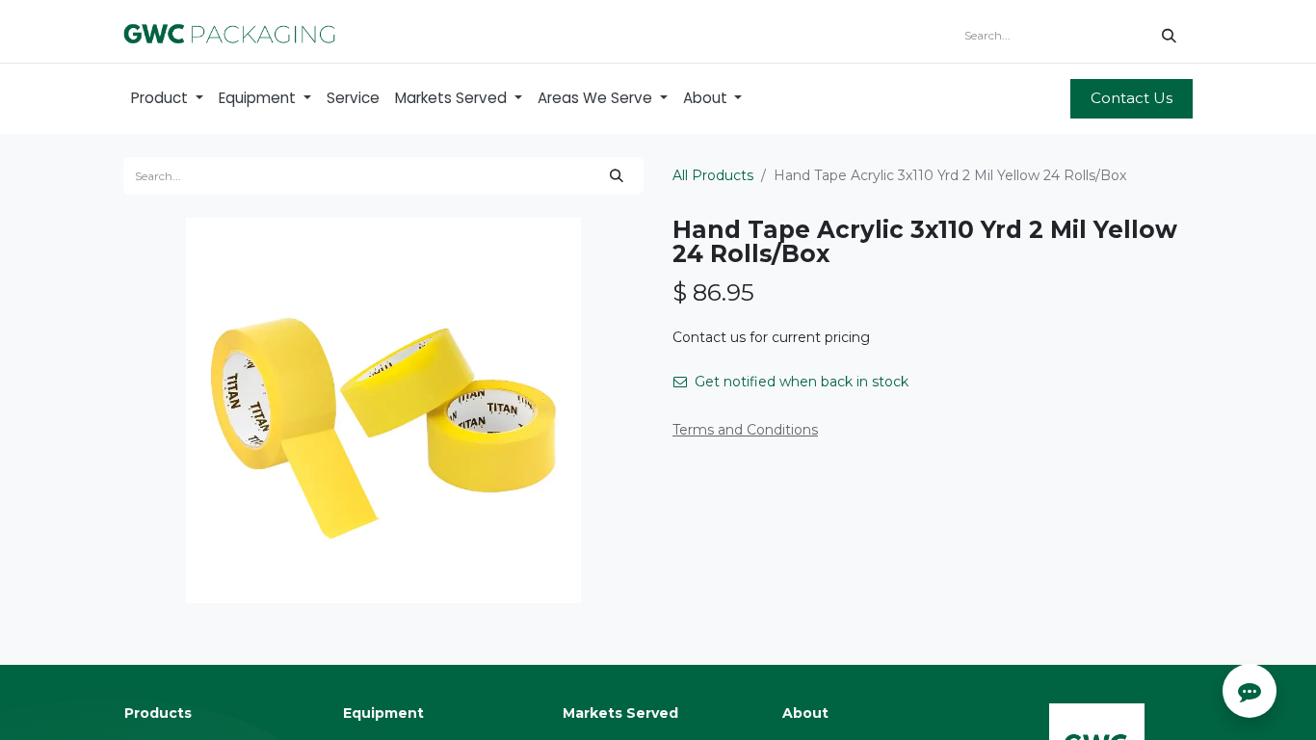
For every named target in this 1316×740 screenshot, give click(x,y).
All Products (712, 175)
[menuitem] (167, 99)
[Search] (1169, 35)
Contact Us (1131, 98)
